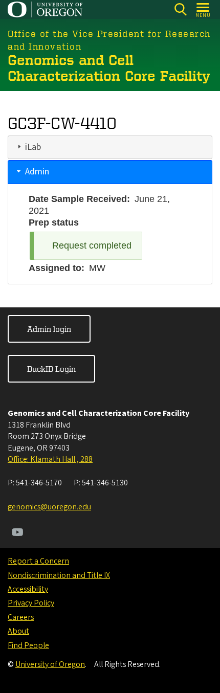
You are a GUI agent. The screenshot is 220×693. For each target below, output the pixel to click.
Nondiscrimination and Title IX (59, 575)
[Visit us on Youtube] (18, 533)
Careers (21, 617)
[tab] (110, 147)
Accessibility (28, 589)
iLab (33, 147)
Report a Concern (38, 561)
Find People (28, 645)
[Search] (180, 9)
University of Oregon (50, 664)
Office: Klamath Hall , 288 (50, 459)
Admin (37, 171)
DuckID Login (51, 368)
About (18, 631)
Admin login (49, 328)
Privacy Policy (31, 603)
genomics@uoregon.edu (49, 506)
